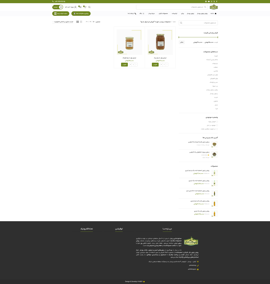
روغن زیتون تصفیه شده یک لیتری (199, 181)
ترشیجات (215, 63)
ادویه (216, 56)
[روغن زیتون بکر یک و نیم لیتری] (214, 203)
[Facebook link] (217, 1)
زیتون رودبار (214, 94)
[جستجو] (89, 7)
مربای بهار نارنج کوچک (129, 58)
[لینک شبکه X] (214, 1)
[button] (155, 65)
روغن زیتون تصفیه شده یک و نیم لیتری (197, 170)
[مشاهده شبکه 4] (77, 22)
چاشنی (216, 71)
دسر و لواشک (214, 82)
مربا (217, 109)
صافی (181, 42)
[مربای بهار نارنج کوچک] (129, 42)
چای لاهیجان (214, 79)
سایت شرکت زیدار (62, 13)
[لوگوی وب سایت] (214, 7)
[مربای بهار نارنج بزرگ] (160, 42)
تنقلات (216, 67)
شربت (216, 97)
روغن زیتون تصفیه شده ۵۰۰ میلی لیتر (197, 191)
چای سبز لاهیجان (212, 75)
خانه (174, 22)
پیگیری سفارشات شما (82, 13)
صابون (216, 101)
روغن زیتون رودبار (212, 90)
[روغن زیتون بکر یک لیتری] (214, 213)
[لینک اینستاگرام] (211, 1)
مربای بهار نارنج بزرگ (160, 58)
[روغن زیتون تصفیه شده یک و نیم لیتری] (214, 172)
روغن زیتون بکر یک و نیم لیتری (200, 201)
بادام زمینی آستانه (212, 60)
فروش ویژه (212, 122)
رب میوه (215, 86)
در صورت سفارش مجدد (208, 129)
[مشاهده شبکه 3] (81, 22)
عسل (216, 105)
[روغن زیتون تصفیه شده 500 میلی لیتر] (214, 193)
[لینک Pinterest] (206, 1)
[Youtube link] (208, 1)
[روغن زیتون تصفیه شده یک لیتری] (214, 183)
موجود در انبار (211, 125)
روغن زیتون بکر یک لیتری (201, 211)
